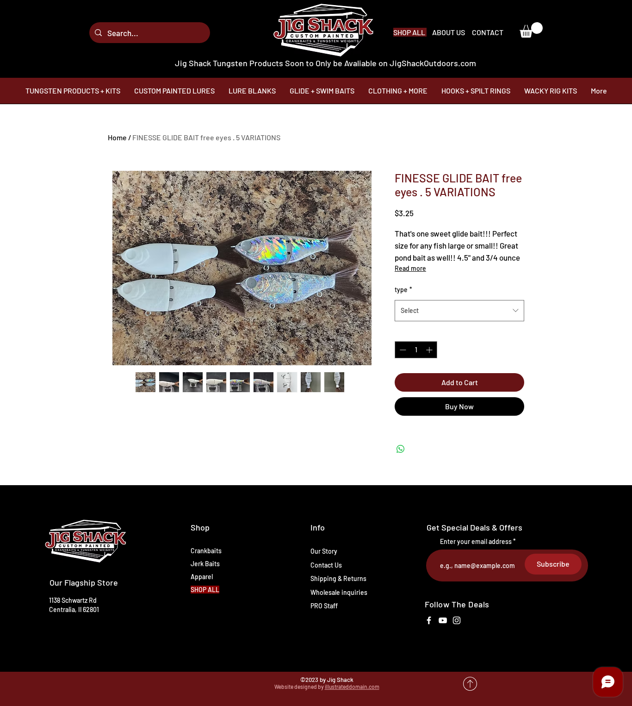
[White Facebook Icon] (429, 620)
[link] (531, 29)
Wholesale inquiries (338, 592)
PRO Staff (324, 606)
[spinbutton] (416, 350)
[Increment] (430, 350)
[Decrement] (402, 350)
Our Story (323, 551)
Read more (410, 268)
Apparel (202, 577)
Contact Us (326, 565)
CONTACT (487, 32)
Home (117, 137)
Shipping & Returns (338, 578)
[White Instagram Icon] (457, 620)
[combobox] (459, 310)
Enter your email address (476, 541)
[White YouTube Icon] (443, 620)
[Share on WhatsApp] (400, 449)
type (403, 290)
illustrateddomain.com (352, 686)
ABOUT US (449, 32)
